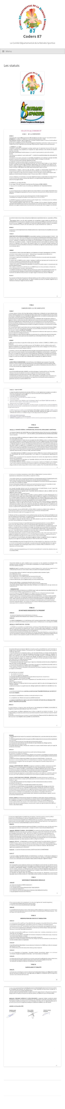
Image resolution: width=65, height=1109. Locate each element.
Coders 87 (32, 36)
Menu (9, 51)
